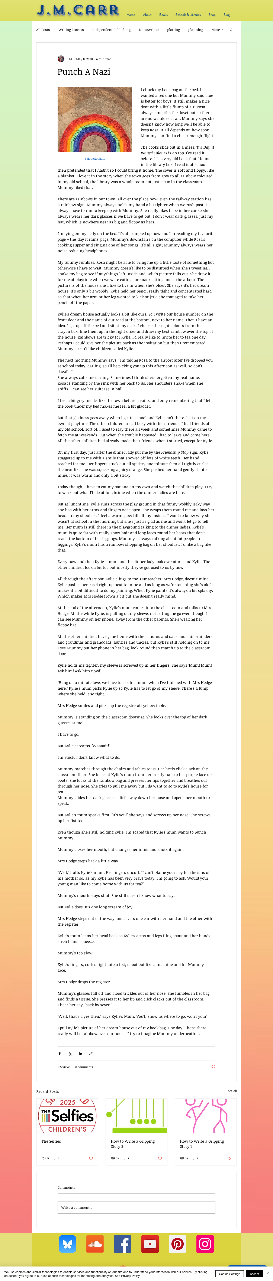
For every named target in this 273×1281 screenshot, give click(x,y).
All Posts (43, 29)
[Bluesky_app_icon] (67, 1244)
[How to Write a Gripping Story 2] (136, 1116)
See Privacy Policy (127, 1276)
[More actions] (212, 58)
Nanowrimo (149, 29)
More (216, 29)
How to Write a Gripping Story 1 (202, 1144)
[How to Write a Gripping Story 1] (206, 1116)
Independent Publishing (111, 29)
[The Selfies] (67, 1116)
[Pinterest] (177, 1244)
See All (232, 1091)
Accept (254, 1274)
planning (195, 29)
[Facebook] (122, 1244)
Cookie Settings (229, 1274)
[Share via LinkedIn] (80, 1054)
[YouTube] (150, 1244)
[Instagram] (205, 1244)
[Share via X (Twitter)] (70, 1054)
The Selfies (51, 1141)
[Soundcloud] (95, 1244)
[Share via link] (91, 1054)
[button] (231, 29)
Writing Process (71, 29)
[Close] (267, 1274)
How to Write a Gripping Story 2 (133, 1144)
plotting (173, 29)
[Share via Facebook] (60, 1054)
